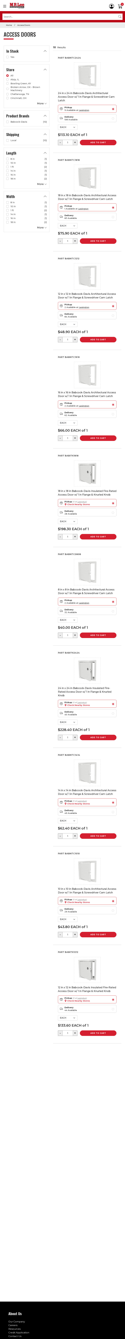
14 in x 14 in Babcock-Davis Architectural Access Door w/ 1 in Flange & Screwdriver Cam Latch (87, 792)
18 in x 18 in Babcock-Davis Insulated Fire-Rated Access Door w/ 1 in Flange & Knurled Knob (87, 493)
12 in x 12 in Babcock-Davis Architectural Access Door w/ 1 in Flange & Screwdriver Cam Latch (87, 295)
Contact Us (14, 1336)
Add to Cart (98, 142)
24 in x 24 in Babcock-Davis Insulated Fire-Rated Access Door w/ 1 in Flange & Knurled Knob (84, 692)
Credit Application (18, 1332)
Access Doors (23, 25)
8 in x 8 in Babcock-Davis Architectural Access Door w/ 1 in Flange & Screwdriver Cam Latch (86, 591)
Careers (12, 1325)
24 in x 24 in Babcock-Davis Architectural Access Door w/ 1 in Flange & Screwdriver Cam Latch (86, 97)
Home (9, 25)
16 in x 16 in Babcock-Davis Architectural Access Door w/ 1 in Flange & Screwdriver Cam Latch (87, 394)
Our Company (16, 1321)
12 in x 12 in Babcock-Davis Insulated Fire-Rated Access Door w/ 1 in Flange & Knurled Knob (87, 989)
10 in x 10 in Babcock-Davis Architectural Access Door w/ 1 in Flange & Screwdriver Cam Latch (87, 890)
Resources (14, 1328)
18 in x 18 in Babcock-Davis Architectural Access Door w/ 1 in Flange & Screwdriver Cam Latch (87, 197)
